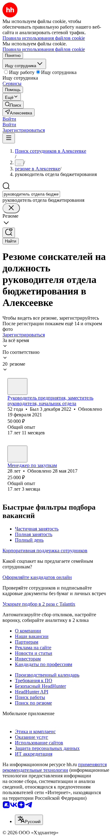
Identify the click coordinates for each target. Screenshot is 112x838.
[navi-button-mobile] (8, 138)
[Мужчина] (17, 386)
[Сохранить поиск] (8, 233)
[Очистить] (11, 208)
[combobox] (31, 194)
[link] (13, 105)
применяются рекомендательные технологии (54, 767)
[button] (9, 119)
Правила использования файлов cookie (43, 49)
